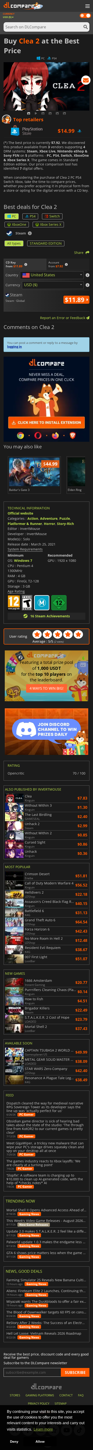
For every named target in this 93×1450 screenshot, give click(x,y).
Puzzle (64, 518)
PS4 (33, 216)
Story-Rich (65, 523)
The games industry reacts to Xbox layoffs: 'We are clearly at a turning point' (43, 1163)
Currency (12, 285)
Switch (54, 216)
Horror (49, 523)
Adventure (48, 518)
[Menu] (87, 6)
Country (11, 275)
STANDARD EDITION (46, 243)
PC (14, 216)
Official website (20, 513)
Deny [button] (14, 1441)
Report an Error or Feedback (63, 318)
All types (14, 243)
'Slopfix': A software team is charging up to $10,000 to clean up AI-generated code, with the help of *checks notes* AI (44, 1179)
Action (32, 518)
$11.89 (75, 300)
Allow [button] (40, 1441)
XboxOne (19, 224)
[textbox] (39, 275)
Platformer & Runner (25, 523)
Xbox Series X (50, 224)
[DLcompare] (46, 1386)
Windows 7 (23, 560)
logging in (14, 346)
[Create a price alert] (86, 81)
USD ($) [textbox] (30, 284)
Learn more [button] (43, 1429)
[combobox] (52, 275)
